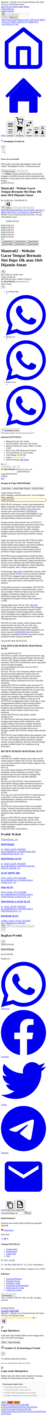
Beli (14, 467)
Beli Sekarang (28, 208)
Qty (2, 464)
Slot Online (17, 571)
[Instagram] (5, 1239)
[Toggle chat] (4, 1321)
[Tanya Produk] (19, 467)
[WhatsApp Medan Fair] (26, 380)
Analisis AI (23, 171)
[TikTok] (8, 1239)
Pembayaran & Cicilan (15, 1288)
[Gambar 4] (7, 244)
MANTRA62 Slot (22, 632)
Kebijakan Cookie (13, 1283)
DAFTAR (14, 1310)
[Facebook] (2, 1239)
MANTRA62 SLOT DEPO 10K (25, 210)
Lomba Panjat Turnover (21, 488)
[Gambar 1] (7, 241)
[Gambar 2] (20, 241)
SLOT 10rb (29, 212)
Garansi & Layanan (14, 1290)
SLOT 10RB (27, 22)
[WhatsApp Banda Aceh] (26, 425)
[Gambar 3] (32, 241)
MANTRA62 (6, 7)
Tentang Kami (11, 1249)
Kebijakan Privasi (13, 1281)
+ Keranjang (16, 208)
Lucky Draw (6, 488)
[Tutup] (3, 147)
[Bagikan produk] (3, 207)
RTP (20, 1411)
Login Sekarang (14, 1342)
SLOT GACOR (17, 212)
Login (10, 1402)
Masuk (26, 7)
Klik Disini (24, 460)
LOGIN (5, 1310)
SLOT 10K (14, 24)
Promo (15, 7)
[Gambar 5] (20, 244)
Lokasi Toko (11, 1254)
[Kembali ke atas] (3, 929)
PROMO (25, 1405)
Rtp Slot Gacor (37, 488)
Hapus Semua (9, 171)
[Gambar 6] (32, 244)
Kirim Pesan (9, 1230)
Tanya (8, 208)
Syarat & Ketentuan (14, 1279)
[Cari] (3, 14)
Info (2, 478)
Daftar (20, 7)
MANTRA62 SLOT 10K (23, 20)
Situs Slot (33, 605)
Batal (4, 1342)
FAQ (8, 1256)
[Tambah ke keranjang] (9, 926)
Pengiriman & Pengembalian (17, 1285)
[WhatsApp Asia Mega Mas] (26, 335)
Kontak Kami (11, 1251)
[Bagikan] (3, 926)
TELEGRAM (31, 1407)
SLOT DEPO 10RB (14, 22)
